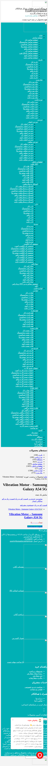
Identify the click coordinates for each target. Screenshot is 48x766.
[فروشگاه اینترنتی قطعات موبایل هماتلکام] (39, 6)
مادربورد (39, 473)
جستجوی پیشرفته (27, 505)
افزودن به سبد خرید (34, 526)
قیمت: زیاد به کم (8, 499)
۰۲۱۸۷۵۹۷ (28, 539)
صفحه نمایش (37, 464)
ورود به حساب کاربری (38, 13)
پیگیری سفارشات (35, 678)
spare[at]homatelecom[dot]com (21, 541)
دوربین (39, 462)
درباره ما (39, 698)
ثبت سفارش (37, 676)
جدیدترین (31, 499)
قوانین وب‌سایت (36, 689)
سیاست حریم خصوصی (33, 687)
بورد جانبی (38, 457)
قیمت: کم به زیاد (21, 499)
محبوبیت (39, 499)
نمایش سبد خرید (31, 15)
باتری (40, 455)
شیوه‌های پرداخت (35, 671)
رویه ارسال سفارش (34, 674)
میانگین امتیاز (37, 501)
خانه (45, 477)
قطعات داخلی (37, 466)
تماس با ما (38, 701)
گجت (40, 468)
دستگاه (39, 459)
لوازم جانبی (38, 471)
